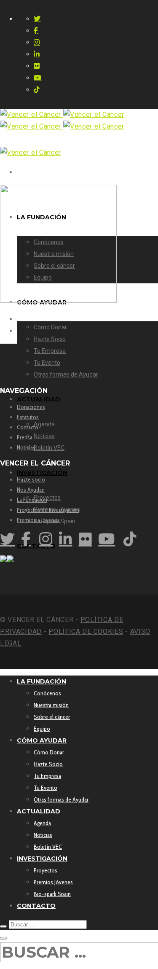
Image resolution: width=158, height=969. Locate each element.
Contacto (27, 427)
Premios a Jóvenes (38, 520)
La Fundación (32, 499)
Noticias (26, 447)
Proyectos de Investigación (48, 510)
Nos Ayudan (31, 489)
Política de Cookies (85, 631)
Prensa (24, 437)
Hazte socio (31, 479)
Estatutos (28, 417)
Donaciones (31, 407)
